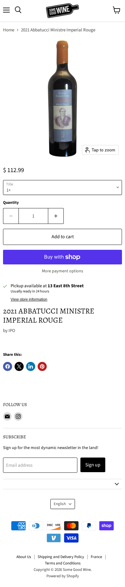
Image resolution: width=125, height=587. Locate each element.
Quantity (11, 202)
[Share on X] (19, 366)
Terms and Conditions (62, 563)
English (60, 504)
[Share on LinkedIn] (30, 366)
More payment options (62, 271)
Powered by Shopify (62, 576)
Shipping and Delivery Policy (61, 557)
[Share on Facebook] (7, 366)
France (96, 557)
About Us (23, 557)
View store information (29, 299)
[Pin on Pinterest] (42, 366)
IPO (11, 330)
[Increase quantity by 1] (56, 216)
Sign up (92, 464)
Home (8, 30)
